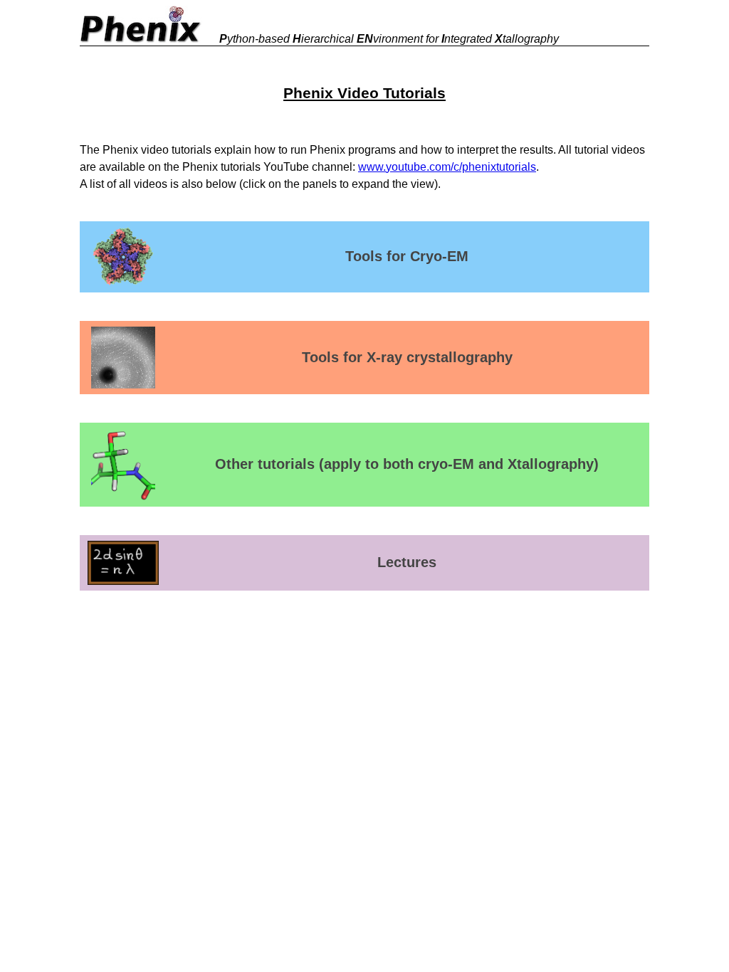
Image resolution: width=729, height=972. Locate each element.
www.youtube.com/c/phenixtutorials (447, 167)
